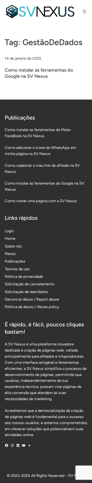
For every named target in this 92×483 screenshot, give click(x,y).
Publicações (15, 261)
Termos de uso (17, 269)
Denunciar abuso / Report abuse (32, 299)
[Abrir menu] (84, 11)
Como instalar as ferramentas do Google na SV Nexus (39, 73)
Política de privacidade (24, 276)
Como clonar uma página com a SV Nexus (41, 201)
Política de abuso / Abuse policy (32, 307)
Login (9, 231)
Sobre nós (13, 246)
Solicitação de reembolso (26, 292)
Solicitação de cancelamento (29, 284)
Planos (10, 253)
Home (10, 238)
